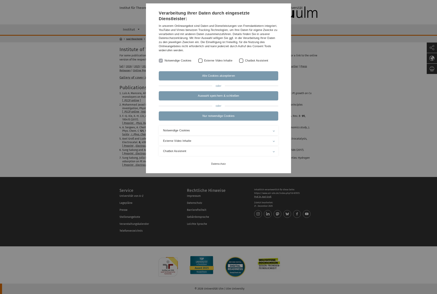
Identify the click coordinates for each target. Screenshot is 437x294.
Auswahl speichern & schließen (218, 95)
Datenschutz (218, 163)
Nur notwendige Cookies (218, 116)
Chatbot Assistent (256, 60)
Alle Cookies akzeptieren (218, 75)
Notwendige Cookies (178, 60)
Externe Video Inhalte (218, 60)
